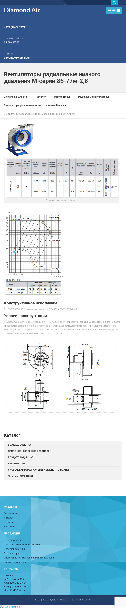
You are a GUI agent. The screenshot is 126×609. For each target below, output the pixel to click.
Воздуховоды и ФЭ (20, 457)
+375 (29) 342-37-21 (15, 582)
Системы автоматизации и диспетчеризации (39, 469)
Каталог (8, 517)
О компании (10, 513)
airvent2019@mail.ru (15, 590)
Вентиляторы (17, 463)
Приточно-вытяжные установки (29, 451)
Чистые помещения (21, 475)
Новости (9, 522)
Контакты (9, 526)
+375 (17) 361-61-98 (15, 586)
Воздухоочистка (19, 444)
